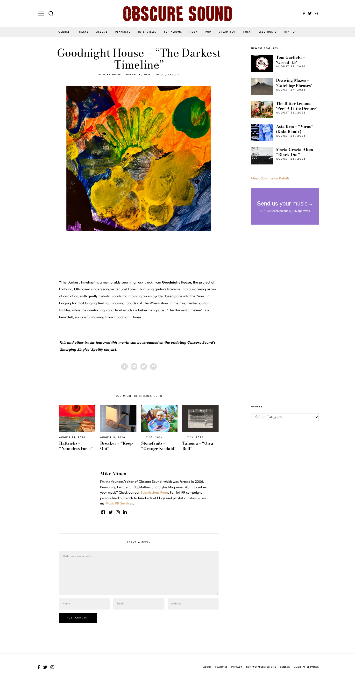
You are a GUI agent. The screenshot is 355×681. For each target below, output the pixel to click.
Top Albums (173, 32)
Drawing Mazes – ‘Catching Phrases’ (294, 82)
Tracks (83, 32)
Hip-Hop (290, 32)
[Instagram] (316, 13)
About (207, 667)
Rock (194, 32)
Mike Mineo (112, 75)
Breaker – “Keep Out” (116, 445)
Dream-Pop (227, 32)
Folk (247, 32)
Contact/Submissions (261, 667)
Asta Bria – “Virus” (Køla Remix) (294, 129)
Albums (102, 32)
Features (221, 667)
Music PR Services (306, 667)
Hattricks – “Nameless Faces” (76, 445)
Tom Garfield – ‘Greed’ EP (290, 59)
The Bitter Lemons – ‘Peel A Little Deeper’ (296, 106)
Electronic (268, 32)
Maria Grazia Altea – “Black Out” (296, 152)
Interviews (147, 32)
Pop (208, 32)
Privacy (236, 667)
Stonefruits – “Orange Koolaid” (159, 445)
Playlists (122, 32)
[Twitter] (310, 13)
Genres (64, 32)
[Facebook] (304, 13)
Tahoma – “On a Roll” (197, 445)
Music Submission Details (270, 178)
